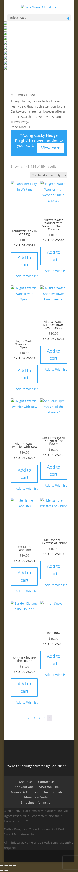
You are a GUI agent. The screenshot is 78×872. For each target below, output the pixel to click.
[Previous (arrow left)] (1, 870)
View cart (50, 148)
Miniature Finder (23, 94)
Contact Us (46, 782)
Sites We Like (49, 787)
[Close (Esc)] (14, 865)
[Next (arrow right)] (6, 870)
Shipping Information (36, 802)
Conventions (24, 787)
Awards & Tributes (24, 792)
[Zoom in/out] (1, 865)
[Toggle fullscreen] (6, 865)
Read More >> (21, 127)
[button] (24, 276)
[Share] (10, 865)
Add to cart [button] (24, 261)
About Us (25, 782)
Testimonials (53, 792)
